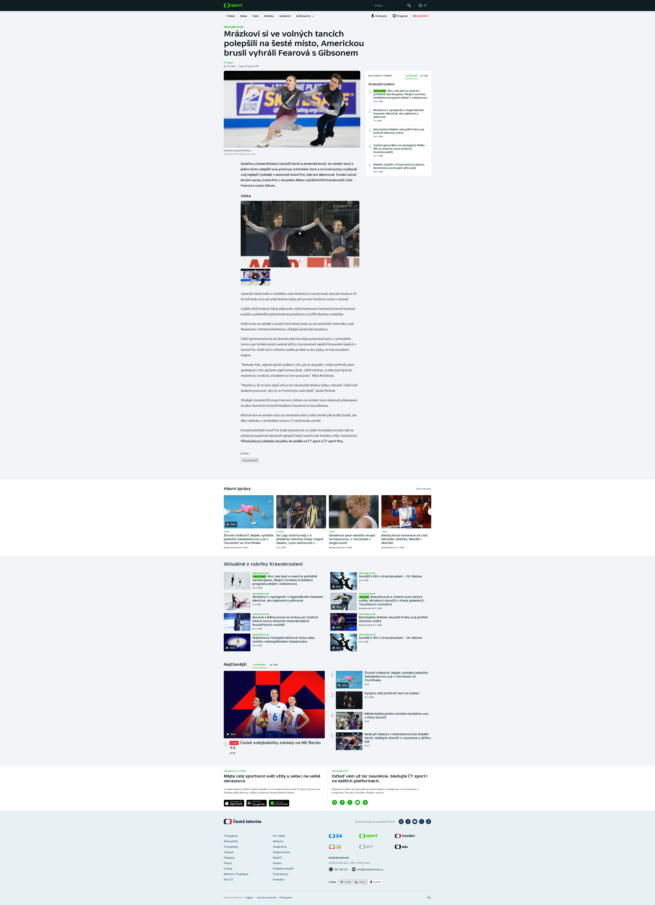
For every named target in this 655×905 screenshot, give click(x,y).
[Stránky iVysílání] (405, 837)
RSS (429, 897)
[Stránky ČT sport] (368, 837)
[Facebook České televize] (408, 821)
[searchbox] (389, 5)
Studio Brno (280, 846)
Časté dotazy (280, 874)
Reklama (278, 841)
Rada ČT (277, 857)
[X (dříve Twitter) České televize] (421, 821)
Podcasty (229, 857)
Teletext (229, 852)
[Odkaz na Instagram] (334, 802)
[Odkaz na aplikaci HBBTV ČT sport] (279, 803)
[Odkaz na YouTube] (357, 802)
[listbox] (360, 882)
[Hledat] (409, 5)
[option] (346, 882)
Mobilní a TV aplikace (236, 874)
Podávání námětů (283, 868)
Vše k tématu (423, 488)
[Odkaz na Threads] (365, 802)
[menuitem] (230, 16)
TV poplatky (231, 846)
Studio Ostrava (281, 852)
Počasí (227, 863)
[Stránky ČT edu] (401, 848)
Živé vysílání (231, 841)
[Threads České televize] (428, 821)
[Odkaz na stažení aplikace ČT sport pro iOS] (234, 803)
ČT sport (228, 62)
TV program (231, 835)
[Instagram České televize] (401, 821)
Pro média (279, 835)
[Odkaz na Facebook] (342, 802)
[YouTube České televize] (415, 821)
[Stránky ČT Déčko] (335, 848)
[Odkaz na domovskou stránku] (238, 5)
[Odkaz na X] (350, 802)
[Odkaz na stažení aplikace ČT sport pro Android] (256, 803)
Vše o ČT (229, 879)
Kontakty (278, 879)
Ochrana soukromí (266, 897)
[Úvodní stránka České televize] (243, 821)
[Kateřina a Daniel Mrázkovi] (292, 109)
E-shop (228, 868)
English (249, 897)
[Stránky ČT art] (365, 848)
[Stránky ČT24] (335, 837)
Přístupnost (286, 897)
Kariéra (277, 863)
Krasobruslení (233, 26)
